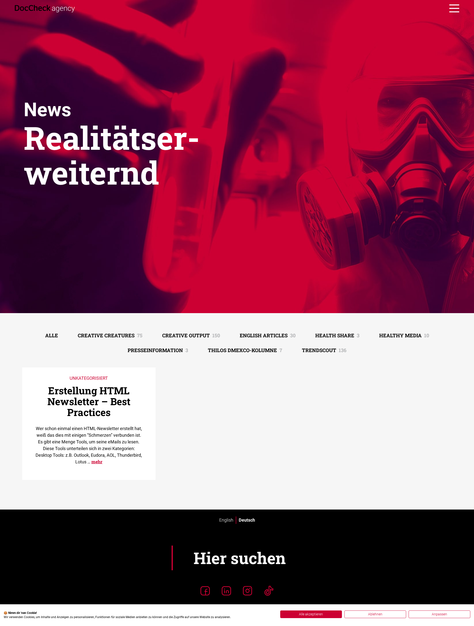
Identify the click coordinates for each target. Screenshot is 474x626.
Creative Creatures (110, 335)
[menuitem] (226, 520)
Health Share (337, 335)
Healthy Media (404, 335)
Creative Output (191, 335)
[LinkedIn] (226, 590)
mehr (96, 462)
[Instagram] (247, 590)
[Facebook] (205, 590)
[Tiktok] (268, 590)
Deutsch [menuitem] (247, 520)
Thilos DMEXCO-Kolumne (245, 350)
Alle (51, 335)
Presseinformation (158, 350)
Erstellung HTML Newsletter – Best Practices (88, 401)
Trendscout (324, 350)
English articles (268, 335)
